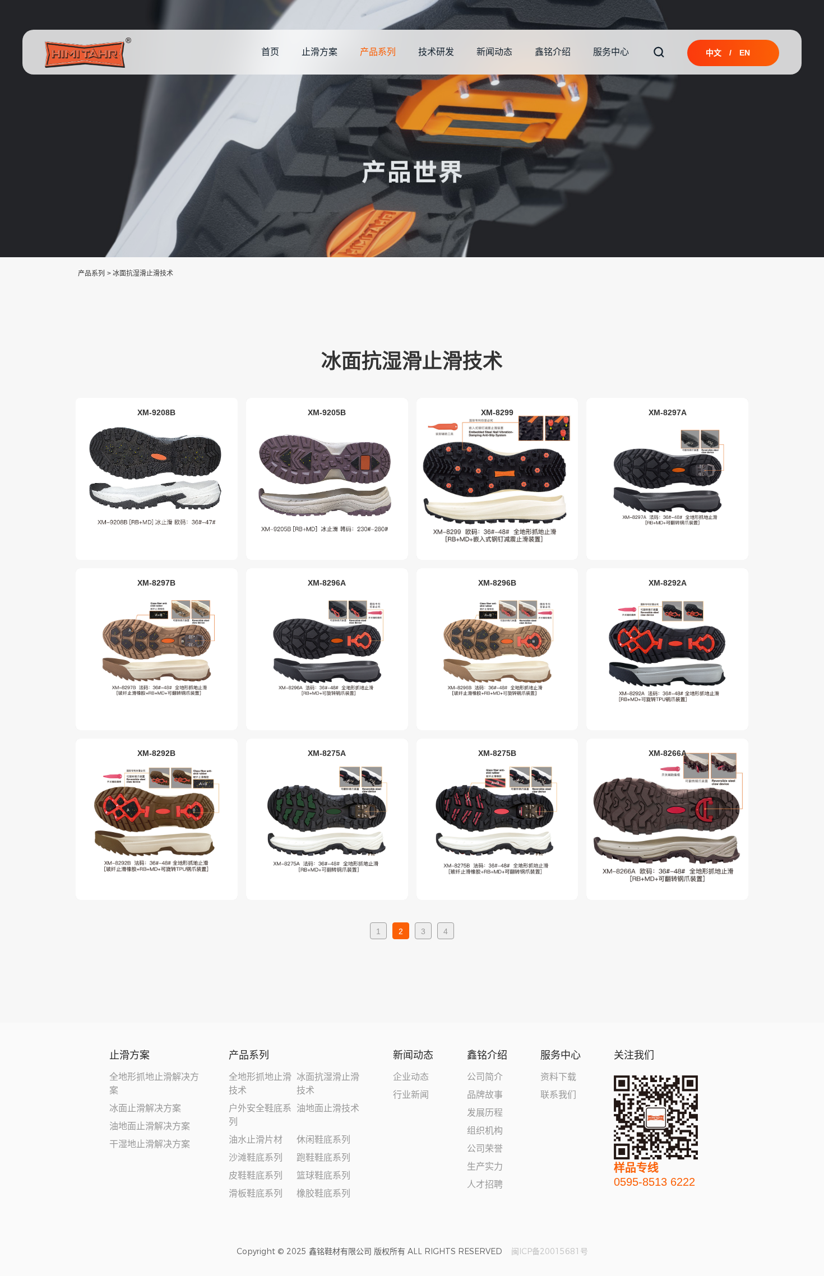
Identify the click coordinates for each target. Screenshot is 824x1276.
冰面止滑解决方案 (145, 1108)
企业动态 (411, 1076)
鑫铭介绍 (553, 52)
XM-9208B (156, 412)
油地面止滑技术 (328, 1108)
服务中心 (611, 52)
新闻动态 (494, 52)
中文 (713, 53)
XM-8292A (668, 582)
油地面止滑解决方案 (149, 1126)
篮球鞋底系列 (323, 1175)
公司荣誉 (485, 1148)
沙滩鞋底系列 (256, 1157)
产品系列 (378, 52)
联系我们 (558, 1094)
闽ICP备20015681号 (549, 1251)
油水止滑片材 (256, 1139)
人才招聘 (485, 1184)
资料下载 (558, 1076)
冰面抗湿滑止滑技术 (143, 273)
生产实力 (485, 1166)
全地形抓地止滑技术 (260, 1083)
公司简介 (485, 1076)
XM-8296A (327, 582)
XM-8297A (668, 412)
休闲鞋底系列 (323, 1139)
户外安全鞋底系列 (260, 1115)
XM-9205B (327, 412)
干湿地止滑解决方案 (149, 1144)
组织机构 (485, 1130)
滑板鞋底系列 (256, 1193)
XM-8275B (497, 753)
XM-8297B (156, 582)
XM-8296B (497, 582)
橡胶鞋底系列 (323, 1193)
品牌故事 (485, 1094)
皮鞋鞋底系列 (256, 1175)
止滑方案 (319, 52)
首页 (270, 52)
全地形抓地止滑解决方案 (154, 1083)
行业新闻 (411, 1094)
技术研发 (436, 52)
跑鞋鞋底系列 (323, 1157)
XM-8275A (327, 753)
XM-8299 (497, 412)
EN (744, 53)
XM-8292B (156, 753)
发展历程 (485, 1112)
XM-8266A (668, 753)
